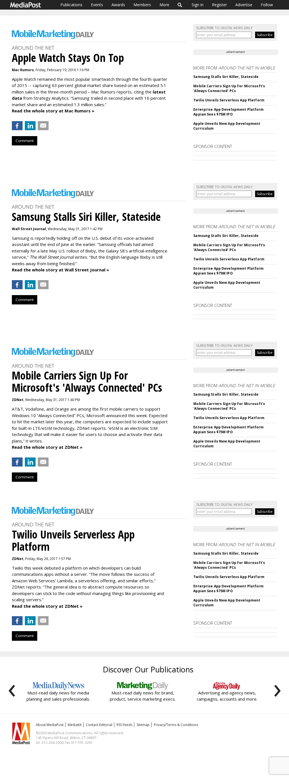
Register (219, 4)
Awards (118, 4)
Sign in (197, 4)
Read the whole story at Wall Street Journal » (60, 270)
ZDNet (17, 399)
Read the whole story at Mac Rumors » (53, 111)
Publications (71, 4)
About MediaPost (50, 724)
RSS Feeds (124, 724)
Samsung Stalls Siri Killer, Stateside (225, 76)
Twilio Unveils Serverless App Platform (228, 100)
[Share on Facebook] (17, 125)
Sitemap (143, 724)
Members (142, 4)
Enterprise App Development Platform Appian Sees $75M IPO (228, 112)
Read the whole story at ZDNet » (47, 447)
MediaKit (75, 724)
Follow (267, 4)
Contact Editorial (99, 724)
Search (180, 5)
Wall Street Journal (29, 228)
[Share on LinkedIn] (30, 125)
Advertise (243, 4)
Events (97, 4)
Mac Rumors (23, 69)
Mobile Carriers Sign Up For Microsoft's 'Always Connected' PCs (229, 88)
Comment (25, 140)
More (164, 4)
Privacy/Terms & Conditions (176, 724)
